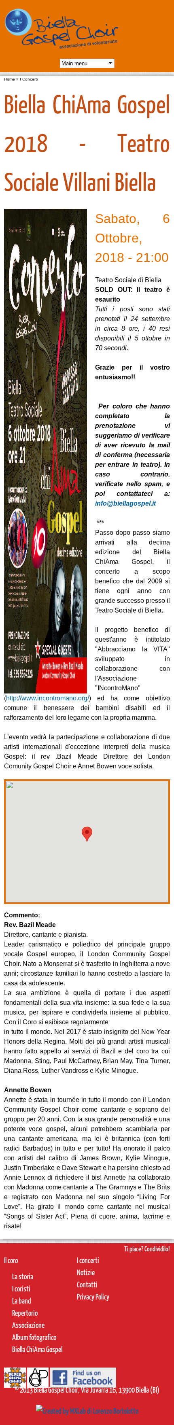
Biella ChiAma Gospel (37, 1349)
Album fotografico (34, 1337)
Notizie (86, 1272)
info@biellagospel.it (125, 503)
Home (9, 79)
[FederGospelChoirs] (15, 1381)
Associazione (28, 1324)
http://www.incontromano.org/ (47, 698)
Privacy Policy (93, 1296)
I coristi (21, 1288)
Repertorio (25, 1312)
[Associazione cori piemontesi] (38, 1381)
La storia (22, 1276)
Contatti (87, 1284)
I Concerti (29, 79)
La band (21, 1300)
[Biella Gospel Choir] (61, 52)
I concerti (88, 1260)
